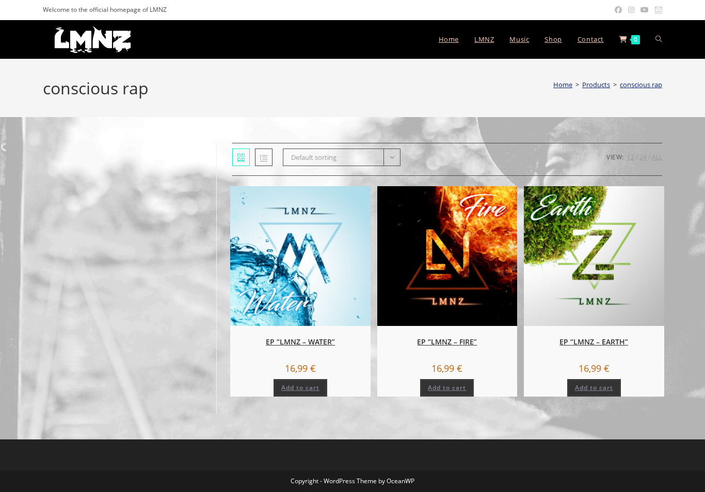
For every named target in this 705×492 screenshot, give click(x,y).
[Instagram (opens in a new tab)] (631, 10)
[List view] (264, 157)
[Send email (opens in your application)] (657, 10)
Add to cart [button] (300, 387)
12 (630, 157)
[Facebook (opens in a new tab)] (618, 10)
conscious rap (641, 84)
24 (643, 157)
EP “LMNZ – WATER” (300, 342)
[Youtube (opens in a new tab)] (644, 10)
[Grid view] (241, 157)
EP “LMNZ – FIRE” (447, 342)
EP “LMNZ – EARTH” (593, 342)
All (657, 157)
